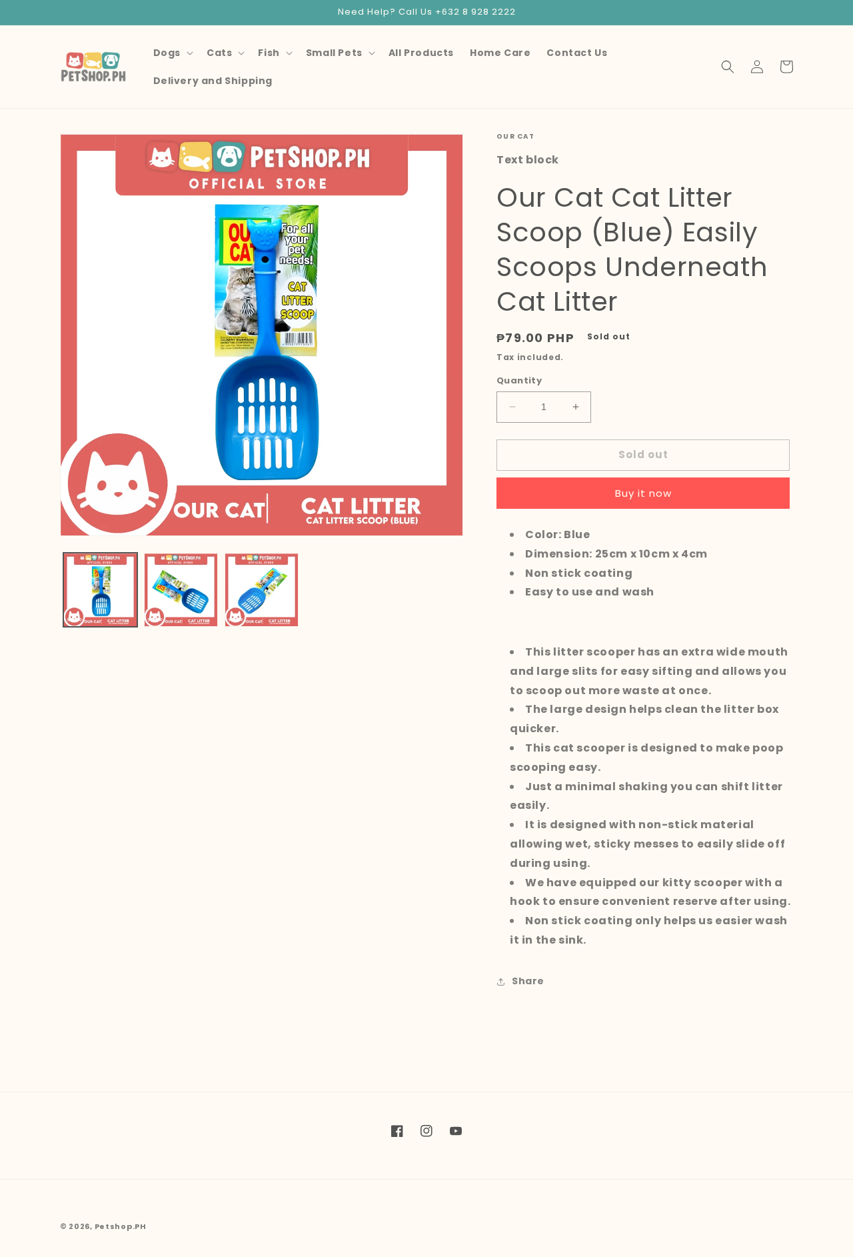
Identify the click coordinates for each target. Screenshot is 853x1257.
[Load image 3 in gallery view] (262, 590)
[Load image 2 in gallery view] (181, 590)
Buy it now (643, 493)
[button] (172, 53)
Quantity (519, 380)
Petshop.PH (121, 1226)
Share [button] (528, 981)
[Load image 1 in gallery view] (100, 590)
